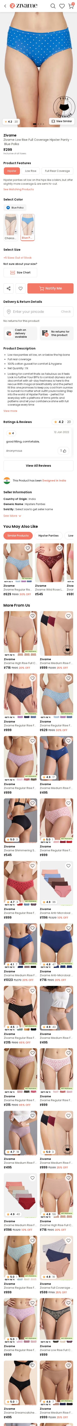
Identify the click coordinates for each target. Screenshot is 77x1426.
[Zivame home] (23, 6)
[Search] (53, 6)
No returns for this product (60, 333)
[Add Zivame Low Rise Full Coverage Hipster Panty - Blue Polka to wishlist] (20, 288)
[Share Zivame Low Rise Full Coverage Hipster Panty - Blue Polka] (8, 288)
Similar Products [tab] (18, 535)
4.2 (11, 121)
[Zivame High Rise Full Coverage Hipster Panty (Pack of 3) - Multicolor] (20, 633)
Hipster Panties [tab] (48, 535)
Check (66, 311)
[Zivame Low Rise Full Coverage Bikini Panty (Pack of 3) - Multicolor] (56, 1320)
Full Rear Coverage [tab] (57, 171)
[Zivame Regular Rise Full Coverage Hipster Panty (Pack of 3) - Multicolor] (18, 562)
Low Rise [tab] (30, 171)
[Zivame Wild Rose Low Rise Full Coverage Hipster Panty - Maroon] (49, 562)
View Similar (64, 121)
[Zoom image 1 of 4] (38, 69)
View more (10, 411)
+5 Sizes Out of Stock (17, 257)
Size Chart (24, 272)
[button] (5, 6)
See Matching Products (18, 189)
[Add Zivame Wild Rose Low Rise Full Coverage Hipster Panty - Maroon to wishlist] (59, 548)
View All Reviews (38, 465)
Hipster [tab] (11, 171)
